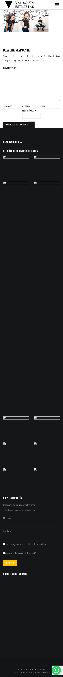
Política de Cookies (41, 673)
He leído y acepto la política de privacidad (26, 544)
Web (44, 106)
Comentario (10, 68)
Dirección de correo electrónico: (19, 504)
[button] (56, 670)
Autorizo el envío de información (21, 553)
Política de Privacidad (22, 673)
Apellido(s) (8, 531)
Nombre (7, 106)
